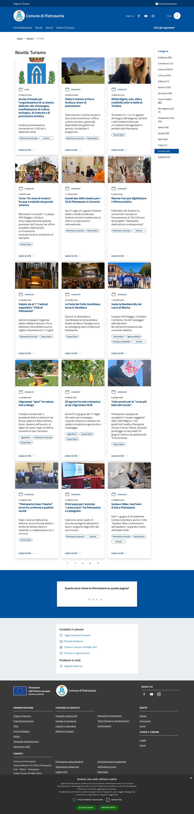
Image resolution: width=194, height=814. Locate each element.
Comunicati (75, 89)
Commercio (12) (165, 63)
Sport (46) (162, 139)
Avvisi (27, 89)
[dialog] (97, 794)
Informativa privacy (107, 766)
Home (20, 38)
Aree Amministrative (23, 721)
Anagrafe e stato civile (66, 716)
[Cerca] (177, 15)
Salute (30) (163, 127)
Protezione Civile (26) (166, 119)
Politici (16, 736)
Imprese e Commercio (66, 721)
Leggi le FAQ (61, 772)
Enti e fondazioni (21, 731)
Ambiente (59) (165, 57)
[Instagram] (152, 16)
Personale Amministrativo (26, 741)
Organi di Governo (22, 716)
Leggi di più (113, 794)
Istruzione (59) (165, 93)
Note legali (103, 772)
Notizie (143, 716)
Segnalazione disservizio (67, 766)
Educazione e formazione (110, 716)
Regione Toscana (21, 3)
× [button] (191, 778)
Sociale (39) (163, 133)
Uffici (15, 726)
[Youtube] (145, 16)
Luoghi (143, 740)
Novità (30, 38)
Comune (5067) (165, 69)
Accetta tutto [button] (86, 807)
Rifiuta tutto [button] (108, 807)
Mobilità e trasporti (65, 731)
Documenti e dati (21, 746)
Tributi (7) (162, 145)
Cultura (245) (164, 75)
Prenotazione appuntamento (69, 761)
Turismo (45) (164, 151)
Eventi (143, 745)
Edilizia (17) (163, 81)
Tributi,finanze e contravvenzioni (113, 721)
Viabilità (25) (164, 157)
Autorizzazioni (104, 726)
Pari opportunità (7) (166, 110)
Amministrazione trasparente (112, 761)
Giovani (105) (164, 87)
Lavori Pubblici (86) (165, 100)
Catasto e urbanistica (66, 726)
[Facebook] (137, 16)
